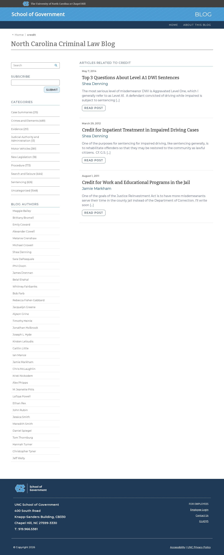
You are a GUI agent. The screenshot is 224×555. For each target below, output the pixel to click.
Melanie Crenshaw (25, 238)
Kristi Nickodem (23, 375)
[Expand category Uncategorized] (57, 191)
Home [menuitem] (173, 24)
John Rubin (20, 410)
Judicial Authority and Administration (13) (25, 139)
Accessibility (177, 547)
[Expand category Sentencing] (57, 182)
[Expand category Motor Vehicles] (57, 149)
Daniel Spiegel (22, 430)
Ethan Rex (19, 403)
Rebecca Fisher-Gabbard (28, 300)
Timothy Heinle (22, 320)
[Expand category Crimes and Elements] (57, 121)
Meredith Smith (23, 423)
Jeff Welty (19, 458)
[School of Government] (31, 488)
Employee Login (199, 509)
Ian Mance (19, 355)
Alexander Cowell (24, 231)
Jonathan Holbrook (25, 327)
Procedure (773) (21, 165)
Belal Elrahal (21, 279)
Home (19, 34)
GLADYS (203, 521)
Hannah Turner (22, 444)
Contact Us (202, 515)
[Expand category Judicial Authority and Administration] (57, 139)
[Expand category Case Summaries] (57, 112)
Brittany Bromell (23, 217)
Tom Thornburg (23, 437)
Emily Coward (21, 224)
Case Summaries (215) (24, 112)
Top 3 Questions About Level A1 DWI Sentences (130, 77)
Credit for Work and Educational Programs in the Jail (136, 182)
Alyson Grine (21, 314)
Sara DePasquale (23, 259)
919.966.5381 (28, 529)
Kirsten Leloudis (23, 341)
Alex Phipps (20, 382)
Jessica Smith (21, 417)
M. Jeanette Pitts (23, 389)
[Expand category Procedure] (57, 165)
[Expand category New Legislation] (57, 157)
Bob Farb (19, 293)
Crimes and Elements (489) (28, 120)
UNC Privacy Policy (199, 547)
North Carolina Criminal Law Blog (63, 44)
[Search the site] (55, 65)
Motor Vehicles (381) (23, 148)
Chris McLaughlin (24, 369)
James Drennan (23, 272)
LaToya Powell (22, 396)
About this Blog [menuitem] (197, 24)
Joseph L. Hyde (22, 334)
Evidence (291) (19, 129)
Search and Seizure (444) (27, 173)
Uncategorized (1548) (24, 190)
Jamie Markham (96, 188)
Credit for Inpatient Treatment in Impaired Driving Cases (140, 130)
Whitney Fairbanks (25, 286)
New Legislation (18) (24, 157)
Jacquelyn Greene (24, 307)
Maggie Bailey (22, 210)
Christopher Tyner (24, 451)
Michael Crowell (23, 245)
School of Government (38, 14)
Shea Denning (95, 83)
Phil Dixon (19, 266)
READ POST (93, 108)
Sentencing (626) (21, 182)
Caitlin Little (20, 348)
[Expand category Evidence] (57, 129)
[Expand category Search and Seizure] (57, 174)
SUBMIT (52, 90)
